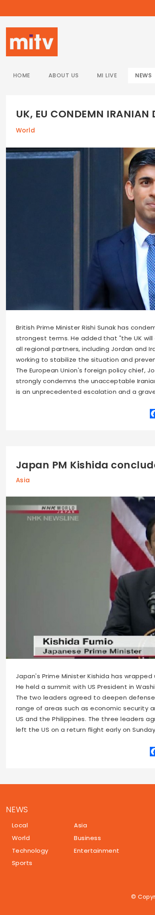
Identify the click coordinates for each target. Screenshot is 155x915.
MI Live (107, 75)
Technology (30, 850)
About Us (63, 75)
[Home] (32, 41)
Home (21, 75)
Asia (23, 480)
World (25, 130)
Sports (22, 863)
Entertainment (96, 850)
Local (20, 825)
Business (87, 838)
